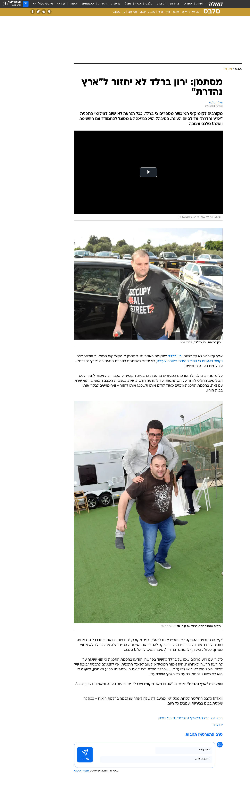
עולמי (175, 12)
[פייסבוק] (32, 11)
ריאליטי (185, 12)
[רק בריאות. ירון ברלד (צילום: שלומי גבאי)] (148, 287)
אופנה (73, 3)
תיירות (102, 3)
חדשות (200, 3)
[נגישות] (5, 4)
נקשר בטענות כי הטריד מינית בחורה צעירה (190, 361)
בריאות (115, 3)
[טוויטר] (38, 11)
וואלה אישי (164, 12)
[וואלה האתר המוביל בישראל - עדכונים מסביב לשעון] (216, 4)
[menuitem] (198, 4)
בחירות (174, 3)
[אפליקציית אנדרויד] (49, 11)
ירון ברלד (175, 356)
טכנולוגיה (88, 3)
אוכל (128, 3)
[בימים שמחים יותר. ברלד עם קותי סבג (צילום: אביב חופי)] (148, 515)
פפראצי (132, 12)
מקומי (195, 12)
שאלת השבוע (147, 12)
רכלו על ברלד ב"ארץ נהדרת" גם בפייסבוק (190, 718)
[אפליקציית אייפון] (43, 11)
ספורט (188, 3)
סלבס (149, 3)
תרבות (161, 3)
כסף (138, 3)
